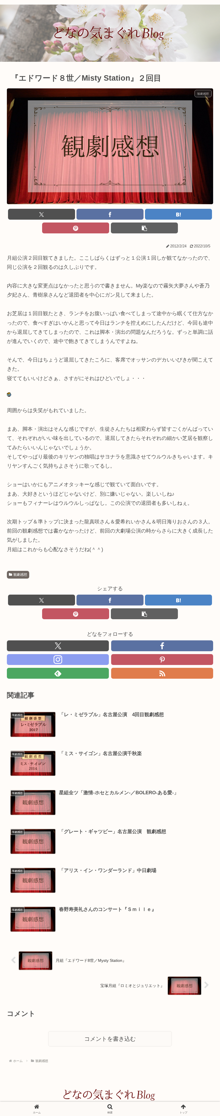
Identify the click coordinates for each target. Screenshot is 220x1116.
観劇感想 (20, 575)
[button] (144, 228)
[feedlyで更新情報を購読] (58, 673)
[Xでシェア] (41, 214)
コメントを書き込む (110, 1039)
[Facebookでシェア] (110, 214)
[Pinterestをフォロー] (162, 659)
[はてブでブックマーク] (178, 214)
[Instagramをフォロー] (58, 659)
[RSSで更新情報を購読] (162, 673)
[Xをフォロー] (58, 645)
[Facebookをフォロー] (162, 645)
